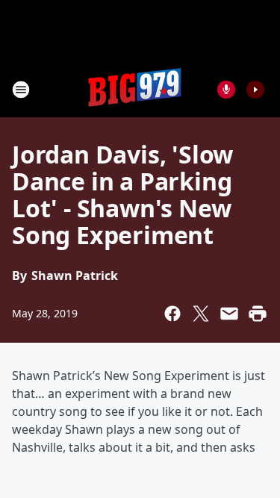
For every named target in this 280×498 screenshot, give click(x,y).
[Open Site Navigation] (21, 90)
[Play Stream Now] (255, 90)
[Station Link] (135, 89)
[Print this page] (257, 313)
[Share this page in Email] (229, 313)
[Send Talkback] (226, 90)
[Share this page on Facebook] (172, 313)
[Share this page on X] (200, 313)
